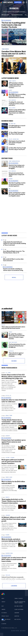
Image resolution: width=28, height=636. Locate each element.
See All (14, 277)
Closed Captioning (18, 609)
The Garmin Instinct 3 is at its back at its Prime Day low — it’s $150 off (17, 345)
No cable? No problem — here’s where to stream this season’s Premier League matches (16, 336)
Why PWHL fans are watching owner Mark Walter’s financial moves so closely (17, 95)
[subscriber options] (23, 2)
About (3, 598)
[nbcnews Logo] (3, 594)
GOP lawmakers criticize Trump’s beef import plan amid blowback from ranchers (16, 85)
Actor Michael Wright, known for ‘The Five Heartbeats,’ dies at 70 (13, 252)
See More (14, 361)
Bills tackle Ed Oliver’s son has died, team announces (13, 259)
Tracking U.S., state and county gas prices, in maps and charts (16, 103)
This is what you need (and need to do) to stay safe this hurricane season (13, 327)
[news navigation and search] (26, 2)
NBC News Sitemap (18, 606)
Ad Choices (4, 612)
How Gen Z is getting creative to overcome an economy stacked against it (17, 184)
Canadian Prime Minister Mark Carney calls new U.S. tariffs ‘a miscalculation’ (14, 53)
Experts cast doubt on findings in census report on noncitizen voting (13, 269)
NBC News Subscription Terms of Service (19, 602)
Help (3, 606)
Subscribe (16, 612)
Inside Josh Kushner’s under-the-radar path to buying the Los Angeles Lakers (17, 194)
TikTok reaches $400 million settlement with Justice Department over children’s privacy (17, 112)
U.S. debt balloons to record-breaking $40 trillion (17, 126)
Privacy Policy (5, 616)
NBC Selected (17, 619)
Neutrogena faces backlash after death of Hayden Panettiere (17, 142)
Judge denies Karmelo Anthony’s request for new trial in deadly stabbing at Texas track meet (14, 243)
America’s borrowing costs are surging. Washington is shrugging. (16, 166)
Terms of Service (18, 598)
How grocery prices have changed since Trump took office (16, 174)
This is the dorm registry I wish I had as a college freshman (16, 354)
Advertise (16, 616)
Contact (3, 601)
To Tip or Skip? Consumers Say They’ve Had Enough (16, 133)
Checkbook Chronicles (17, 14)
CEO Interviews (5, 14)
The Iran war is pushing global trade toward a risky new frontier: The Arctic (13, 24)
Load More (14, 585)
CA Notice (4, 623)
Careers (3, 609)
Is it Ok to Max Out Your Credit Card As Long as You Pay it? (17, 148)
